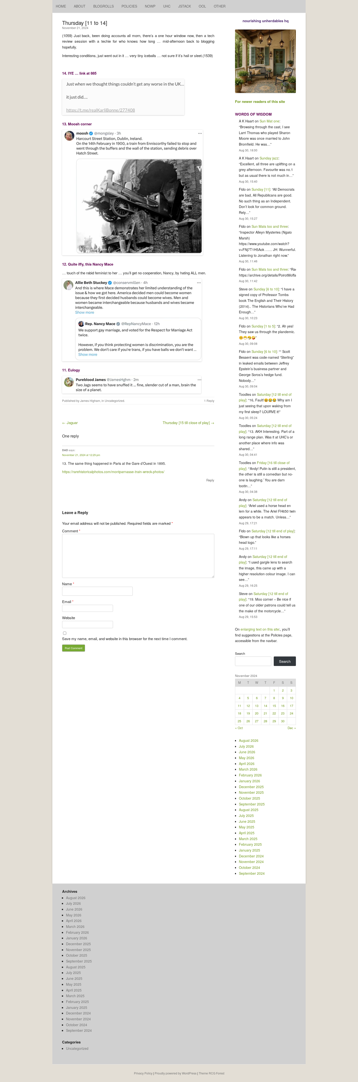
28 (265, 721)
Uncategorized (114, 400)
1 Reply (209, 400)
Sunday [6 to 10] (266, 289)
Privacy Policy (143, 1073)
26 (248, 721)
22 (274, 713)
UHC (166, 6)
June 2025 (247, 821)
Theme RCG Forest (211, 1073)
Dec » (292, 727)
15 (274, 705)
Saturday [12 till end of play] (273, 530)
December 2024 (251, 856)
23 (282, 713)
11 (239, 705)
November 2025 (251, 792)
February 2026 (250, 775)
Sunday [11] (261, 189)
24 (291, 713)
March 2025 (248, 838)
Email (68, 601)
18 (239, 713)
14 (265, 705)
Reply (210, 480)
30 (282, 721)
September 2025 (252, 804)
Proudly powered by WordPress (176, 1073)
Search (240, 653)
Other (220, 6)
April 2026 (246, 763)
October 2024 (249, 867)
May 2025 (246, 826)
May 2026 (246, 757)
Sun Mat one (269, 121)
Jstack (184, 6)
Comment (71, 530)
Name (68, 583)
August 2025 (248, 809)
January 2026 (249, 780)
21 (265, 713)
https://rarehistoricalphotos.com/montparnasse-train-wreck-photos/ (113, 471)
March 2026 (248, 769)
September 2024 (252, 873)
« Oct (239, 727)
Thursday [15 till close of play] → (188, 422)
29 (274, 721)
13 (256, 705)
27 (256, 721)
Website (68, 617)
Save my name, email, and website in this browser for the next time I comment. (125, 638)
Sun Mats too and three (270, 226)
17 (291, 705)
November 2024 (251, 861)
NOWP (150, 6)
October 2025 (249, 798)
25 (239, 721)
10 (291, 697)
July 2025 (246, 815)
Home (61, 6)
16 (282, 705)
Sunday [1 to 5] (263, 326)
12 (248, 705)
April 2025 (246, 832)
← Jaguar (70, 422)
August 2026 (248, 740)
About (79, 6)
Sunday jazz (269, 158)
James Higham (90, 400)
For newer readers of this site (260, 101)
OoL (202, 6)
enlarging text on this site (260, 629)
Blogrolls (103, 6)
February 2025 (250, 844)
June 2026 (247, 751)
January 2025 (249, 850)
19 (248, 713)
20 (256, 713)
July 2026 (246, 746)
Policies (129, 6)
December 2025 (251, 786)
